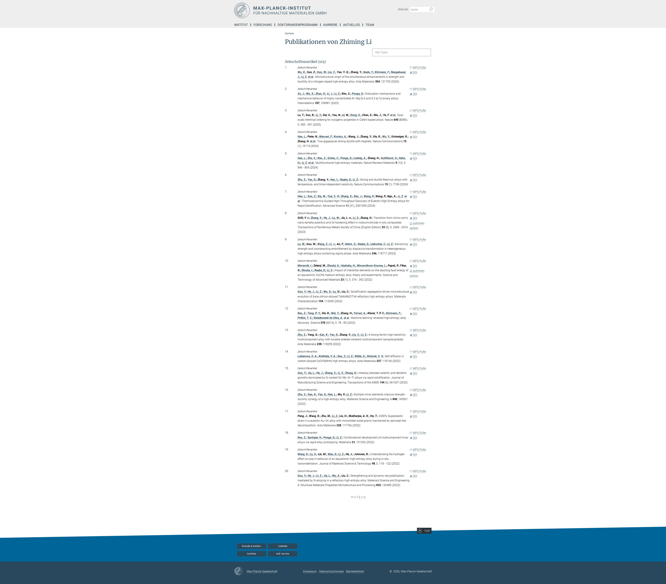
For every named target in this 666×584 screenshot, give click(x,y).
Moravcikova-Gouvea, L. (371, 265)
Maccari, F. (325, 136)
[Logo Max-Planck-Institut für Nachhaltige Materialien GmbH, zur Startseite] (299, 10)
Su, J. (301, 93)
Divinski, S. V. (375, 356)
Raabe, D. (345, 179)
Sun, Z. (312, 196)
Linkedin (282, 546)
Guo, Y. (302, 291)
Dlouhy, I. (307, 270)
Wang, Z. (322, 244)
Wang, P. (369, 196)
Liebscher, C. (378, 244)
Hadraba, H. (348, 265)
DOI (415, 72)
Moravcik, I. (305, 265)
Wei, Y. (335, 313)
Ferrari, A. (360, 313)
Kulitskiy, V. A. (327, 356)
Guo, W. (322, 72)
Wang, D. (303, 454)
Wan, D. (332, 454)
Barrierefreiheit (355, 571)
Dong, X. (355, 115)
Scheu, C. (333, 158)
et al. (311, 76)
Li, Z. (304, 76)
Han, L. (302, 136)
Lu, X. (313, 454)
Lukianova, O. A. (307, 356)
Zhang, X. (346, 196)
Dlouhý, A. (333, 265)
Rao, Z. (322, 158)
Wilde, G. (360, 356)
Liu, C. (332, 72)
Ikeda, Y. (368, 72)
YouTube (251, 553)
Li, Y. (319, 115)
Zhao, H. (320, 93)
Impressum (310, 571)
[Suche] (430, 9)
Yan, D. (312, 179)
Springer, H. (315, 437)
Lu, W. (336, 217)
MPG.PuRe (419, 67)
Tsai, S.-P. (333, 196)
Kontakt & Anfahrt (251, 546)
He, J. (327, 217)
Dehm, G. (350, 244)
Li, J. (330, 93)
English (403, 9)
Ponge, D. (358, 93)
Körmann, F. (382, 72)
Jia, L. (311, 373)
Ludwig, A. (359, 158)
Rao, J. (358, 196)
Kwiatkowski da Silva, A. (328, 318)
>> (364, 497)
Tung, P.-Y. (314, 313)
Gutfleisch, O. (389, 158)
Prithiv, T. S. (305, 318)
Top (427, 531)
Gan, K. (323, 334)
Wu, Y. (386, 136)
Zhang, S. (316, 217)
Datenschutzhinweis (331, 571)
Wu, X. (302, 72)
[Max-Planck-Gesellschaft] (240, 571)
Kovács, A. (340, 136)
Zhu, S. (312, 158)
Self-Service (282, 553)
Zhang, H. (351, 373)
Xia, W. (322, 196)
